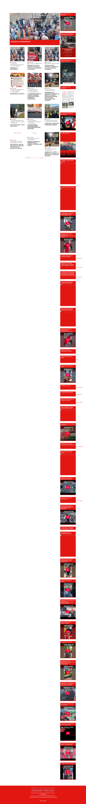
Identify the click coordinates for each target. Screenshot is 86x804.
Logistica (53, 90)
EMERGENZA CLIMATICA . (17, 94)
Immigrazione (32, 121)
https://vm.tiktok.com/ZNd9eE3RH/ (68, 353)
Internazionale (15, 64)
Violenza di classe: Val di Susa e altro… (17, 125)
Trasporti (17, 90)
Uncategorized (15, 91)
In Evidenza (14, 63)
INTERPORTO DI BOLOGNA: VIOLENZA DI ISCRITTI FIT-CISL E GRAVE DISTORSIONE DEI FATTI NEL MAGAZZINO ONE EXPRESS (52, 96)
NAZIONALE (17, 66)
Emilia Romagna (32, 89)
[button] (11, 28)
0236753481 (44, 794)
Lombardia (54, 120)
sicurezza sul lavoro (16, 142)
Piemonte (36, 138)
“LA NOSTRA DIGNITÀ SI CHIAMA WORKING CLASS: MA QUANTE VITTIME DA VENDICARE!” (34, 96)
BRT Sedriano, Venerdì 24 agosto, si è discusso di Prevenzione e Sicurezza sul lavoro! (17, 146)
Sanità (56, 121)
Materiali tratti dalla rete (17, 121)
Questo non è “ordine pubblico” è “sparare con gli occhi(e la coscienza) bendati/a (52, 154)
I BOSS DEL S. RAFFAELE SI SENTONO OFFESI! (52, 124)
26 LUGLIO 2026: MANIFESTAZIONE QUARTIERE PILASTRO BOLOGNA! (34, 126)
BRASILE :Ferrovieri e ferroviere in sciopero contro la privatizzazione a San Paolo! (34, 67)
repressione (14, 123)
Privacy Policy (43, 800)
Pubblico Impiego (50, 121)
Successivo (41, 157)
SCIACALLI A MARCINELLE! (20, 42)
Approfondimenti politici (17, 120)
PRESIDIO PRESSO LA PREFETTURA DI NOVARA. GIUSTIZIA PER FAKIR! (34, 143)
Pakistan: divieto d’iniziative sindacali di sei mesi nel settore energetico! (51, 67)
